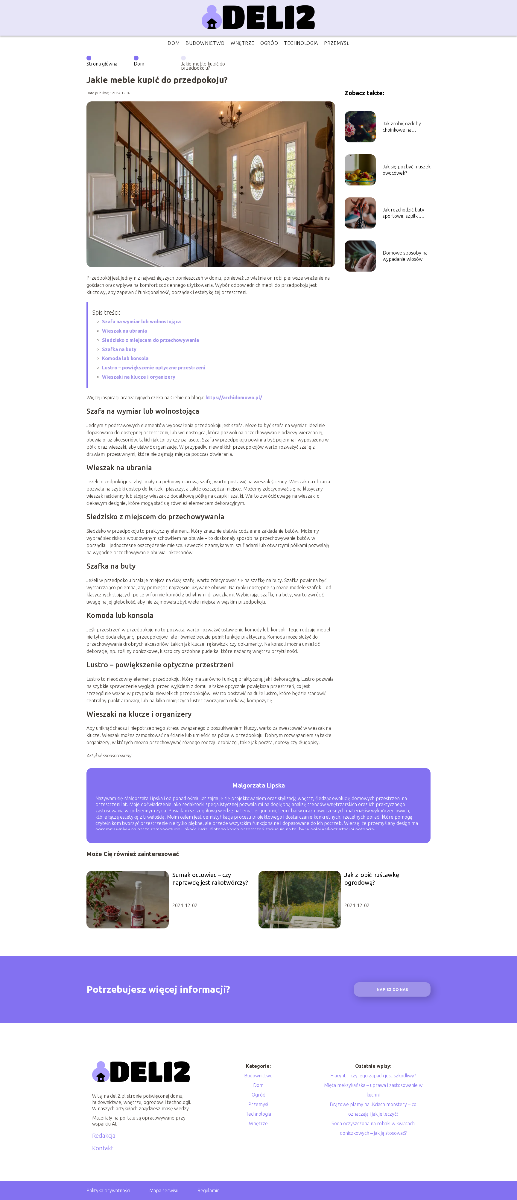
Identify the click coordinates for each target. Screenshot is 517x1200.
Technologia (301, 43)
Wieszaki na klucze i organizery (138, 377)
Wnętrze (242, 43)
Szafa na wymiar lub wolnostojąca (141, 321)
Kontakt (102, 1148)
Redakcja (103, 1135)
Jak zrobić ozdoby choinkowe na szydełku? (402, 127)
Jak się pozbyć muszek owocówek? (407, 170)
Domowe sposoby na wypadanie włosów (405, 256)
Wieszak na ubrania (124, 330)
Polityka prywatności (108, 1190)
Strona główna (101, 63)
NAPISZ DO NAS (392, 989)
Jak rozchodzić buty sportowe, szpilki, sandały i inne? (403, 213)
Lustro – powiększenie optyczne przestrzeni (153, 367)
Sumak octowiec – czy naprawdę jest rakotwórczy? (210, 878)
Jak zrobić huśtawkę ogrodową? (371, 878)
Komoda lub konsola (125, 358)
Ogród (269, 43)
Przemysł (336, 43)
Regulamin (208, 1190)
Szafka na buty (119, 349)
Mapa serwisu (163, 1190)
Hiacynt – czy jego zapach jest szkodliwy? (373, 1075)
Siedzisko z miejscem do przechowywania (150, 340)
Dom (174, 43)
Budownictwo (205, 43)
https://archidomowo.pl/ (234, 397)
